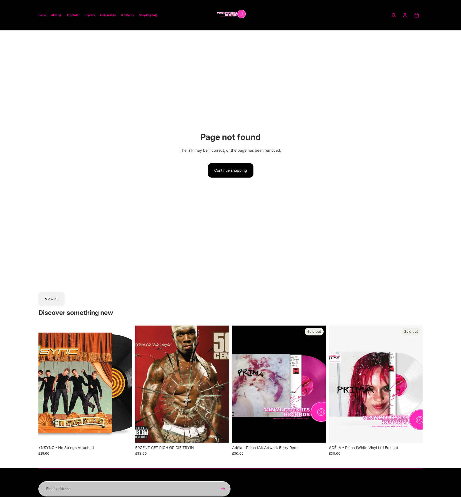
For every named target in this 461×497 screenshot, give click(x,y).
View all (51, 298)
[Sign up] (223, 489)
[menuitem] (42, 15)
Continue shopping (230, 170)
